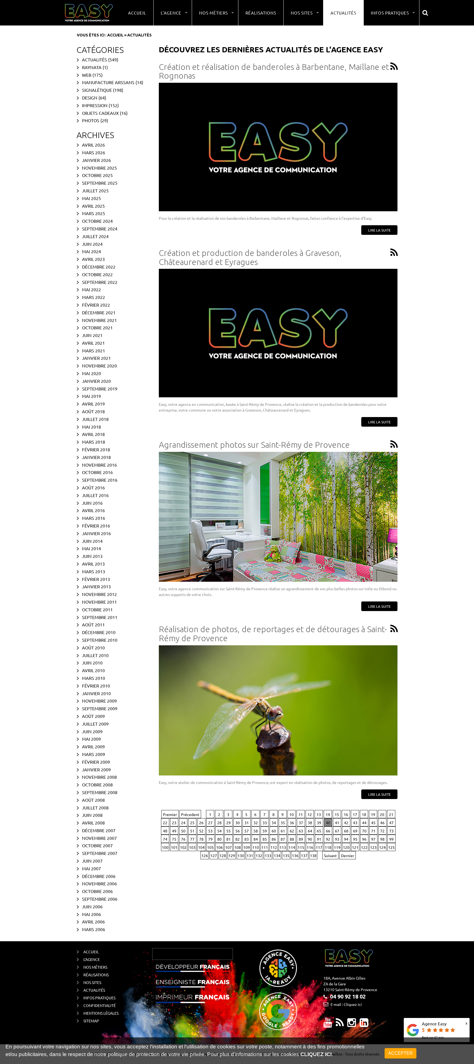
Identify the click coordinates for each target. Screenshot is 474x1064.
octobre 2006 (97, 891)
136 (295, 855)
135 (286, 855)
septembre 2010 (99, 640)
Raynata (91, 67)
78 (201, 839)
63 (301, 830)
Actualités (343, 12)
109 (246, 847)
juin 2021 (92, 335)
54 (219, 830)
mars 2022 (93, 297)
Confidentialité (99, 1005)
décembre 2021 (98, 312)
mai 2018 (91, 426)
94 (346, 839)
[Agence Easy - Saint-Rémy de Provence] (88, 13)
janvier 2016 (96, 533)
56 (237, 830)
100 (165, 847)
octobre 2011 (97, 609)
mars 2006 (93, 929)
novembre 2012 (99, 594)
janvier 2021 (96, 358)
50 (183, 830)
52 (201, 830)
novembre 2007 (99, 838)
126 (204, 855)
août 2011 (93, 624)
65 (319, 830)
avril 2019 (93, 403)
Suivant (330, 855)
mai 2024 (91, 251)
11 (300, 814)
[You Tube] (327, 1024)
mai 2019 (91, 396)
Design (89, 97)
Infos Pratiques (99, 997)
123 (373, 847)
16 (346, 814)
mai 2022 (91, 289)
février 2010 (96, 685)
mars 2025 (93, 213)
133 (268, 855)
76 (183, 839)
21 (391, 814)
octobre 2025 (97, 175)
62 (292, 830)
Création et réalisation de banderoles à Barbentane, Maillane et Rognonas (274, 71)
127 (213, 855)
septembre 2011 (99, 617)
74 (165, 839)
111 (264, 847)
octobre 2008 (97, 784)
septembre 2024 (99, 228)
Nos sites (92, 982)
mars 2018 (93, 441)
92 (328, 839)
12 (309, 814)
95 (355, 839)
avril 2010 (93, 670)
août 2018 (93, 411)
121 (355, 847)
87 (283, 839)
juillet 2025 (95, 190)
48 (165, 830)
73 (391, 830)
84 (255, 839)
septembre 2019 (99, 388)
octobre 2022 (97, 274)
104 (201, 847)
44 (364, 822)
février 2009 (96, 762)
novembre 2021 (99, 320)
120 (346, 847)
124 (382, 847)
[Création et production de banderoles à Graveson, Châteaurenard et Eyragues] (278, 333)
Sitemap (91, 1020)
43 (355, 822)
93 (337, 839)
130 (241, 855)
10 (291, 814)
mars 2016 (93, 518)
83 (246, 839)
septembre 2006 (99, 899)
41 (337, 822)
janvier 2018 (96, 457)
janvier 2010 (96, 693)
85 (265, 839)
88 (292, 839)
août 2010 (93, 647)
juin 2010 (92, 662)
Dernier (347, 855)
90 (310, 839)
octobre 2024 (97, 221)
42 (346, 822)
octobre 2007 (97, 845)
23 (174, 822)
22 (165, 822)
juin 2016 (92, 503)
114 (292, 847)
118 (328, 847)
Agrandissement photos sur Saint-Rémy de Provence (254, 444)
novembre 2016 (99, 464)
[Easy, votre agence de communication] (393, 67)
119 (337, 847)
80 (219, 839)
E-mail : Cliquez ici (346, 1004)
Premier (170, 814)
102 (183, 847)
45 (373, 822)
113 (283, 847)
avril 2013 (93, 563)
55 (228, 830)
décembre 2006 (98, 876)
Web (86, 75)
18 (364, 814)
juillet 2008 (95, 807)
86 (274, 839)
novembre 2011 (99, 601)
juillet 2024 (95, 236)
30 (237, 822)
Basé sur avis (433, 1037)
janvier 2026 (96, 160)
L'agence (91, 959)
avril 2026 (93, 144)
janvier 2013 (96, 586)
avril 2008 (93, 822)
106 (219, 847)
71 (373, 830)
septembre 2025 (99, 183)
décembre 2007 (98, 830)
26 (201, 822)
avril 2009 (93, 746)
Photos (90, 120)
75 (174, 839)
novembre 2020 (99, 365)
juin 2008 (92, 815)
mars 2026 (93, 152)
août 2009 (93, 716)
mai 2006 (91, 914)
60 (274, 830)
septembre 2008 (99, 792)
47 (391, 822)
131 (250, 855)
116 (310, 847)
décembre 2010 (98, 632)
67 (337, 830)
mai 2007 (91, 868)
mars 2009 (93, 754)
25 (192, 822)
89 (301, 839)
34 (274, 822)
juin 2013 (92, 556)
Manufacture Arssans (108, 82)
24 (183, 822)
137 (304, 855)
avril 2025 (93, 206)
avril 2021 (93, 343)
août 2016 (93, 487)
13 (319, 814)
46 (382, 822)
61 (283, 830)
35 (283, 822)
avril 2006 (93, 921)
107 (228, 847)
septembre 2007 (99, 853)
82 (237, 839)
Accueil (137, 12)
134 (277, 855)
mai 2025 (91, 198)
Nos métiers (95, 967)
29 (228, 822)
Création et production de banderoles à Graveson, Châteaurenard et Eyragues (250, 257)
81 (228, 839)
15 (337, 814)
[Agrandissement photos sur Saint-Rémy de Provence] (278, 517)
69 (355, 830)
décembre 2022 (98, 266)
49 (174, 830)
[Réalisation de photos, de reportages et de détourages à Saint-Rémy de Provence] (278, 710)
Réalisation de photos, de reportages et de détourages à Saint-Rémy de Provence (273, 633)
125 (391, 847)
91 (319, 839)
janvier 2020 (96, 381)
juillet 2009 (95, 723)
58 (255, 830)
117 (319, 847)
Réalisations (261, 12)
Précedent (190, 814)
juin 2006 (92, 906)
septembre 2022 (99, 282)
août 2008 (93, 800)
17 (355, 814)
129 (231, 855)
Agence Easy (434, 1023)
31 (246, 822)
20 (382, 814)
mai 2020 (91, 373)
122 (364, 847)
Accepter (400, 1053)
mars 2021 (93, 350)
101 (174, 847)
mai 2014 (91, 548)
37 (301, 822)
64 (310, 830)
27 (210, 822)
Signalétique (97, 90)
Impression (95, 105)
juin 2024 (92, 244)
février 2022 (96, 304)
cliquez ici (316, 1054)
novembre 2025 (99, 167)
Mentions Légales (101, 1013)
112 (273, 847)
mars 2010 (93, 678)
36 (292, 822)
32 (255, 822)
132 (259, 855)
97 (373, 839)
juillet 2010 (95, 655)
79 (210, 839)
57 (246, 830)
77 (192, 839)
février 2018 (96, 449)
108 (237, 847)
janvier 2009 (96, 769)
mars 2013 (93, 571)
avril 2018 (93, 434)
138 (313, 855)
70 (364, 830)
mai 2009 (91, 738)
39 (319, 822)
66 (328, 830)
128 (222, 855)
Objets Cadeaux (100, 113)
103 (192, 847)
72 (382, 830)
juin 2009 (92, 731)
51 (192, 830)
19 (373, 814)
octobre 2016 (97, 472)
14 (328, 814)
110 (255, 847)
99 (391, 839)
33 (265, 822)
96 (364, 839)
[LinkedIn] (364, 1024)
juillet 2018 (95, 419)
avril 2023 (93, 259)
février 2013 (96, 579)
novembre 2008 (99, 777)
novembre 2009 (99, 700)
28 (219, 822)
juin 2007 (92, 860)
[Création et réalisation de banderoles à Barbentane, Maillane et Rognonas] (278, 147)
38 (310, 822)
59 (265, 830)
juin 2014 (92, 541)
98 (382, 839)
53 (210, 830)
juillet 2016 (95, 495)
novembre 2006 (99, 883)
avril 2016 (93, 510)
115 (301, 847)
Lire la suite (379, 230)
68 (346, 830)
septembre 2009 (99, 708)
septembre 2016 (99, 480)
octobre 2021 (97, 327)
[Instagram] (351, 1024)
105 (210, 847)
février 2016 (96, 525)
